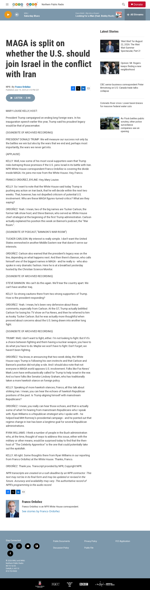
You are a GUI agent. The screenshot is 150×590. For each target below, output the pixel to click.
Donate (138, 4)
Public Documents (61, 541)
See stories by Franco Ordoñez (41, 511)
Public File (88, 548)
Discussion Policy (61, 548)
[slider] (21, 14)
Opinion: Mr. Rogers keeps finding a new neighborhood (131, 66)
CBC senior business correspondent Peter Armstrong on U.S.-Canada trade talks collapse (122, 87)
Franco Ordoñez (23, 86)
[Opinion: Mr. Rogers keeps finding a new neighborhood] (109, 68)
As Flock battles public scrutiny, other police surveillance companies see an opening (132, 125)
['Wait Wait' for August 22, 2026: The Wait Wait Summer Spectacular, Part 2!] (109, 46)
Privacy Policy (90, 541)
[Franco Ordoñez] (12, 509)
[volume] (16, 14)
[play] (8, 14)
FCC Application (123, 541)
